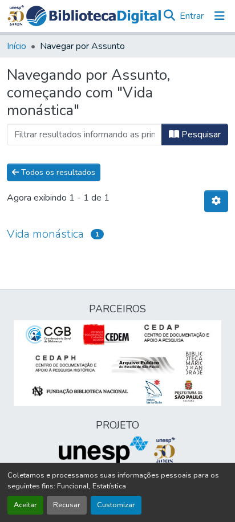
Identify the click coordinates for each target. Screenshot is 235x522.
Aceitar (25, 505)
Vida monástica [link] (45, 234)
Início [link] (16, 46)
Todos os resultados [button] (57, 172)
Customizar (116, 505)
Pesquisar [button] (200, 134)
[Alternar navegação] (219, 16)
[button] (93, 16)
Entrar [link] (192, 16)
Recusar (66, 505)
